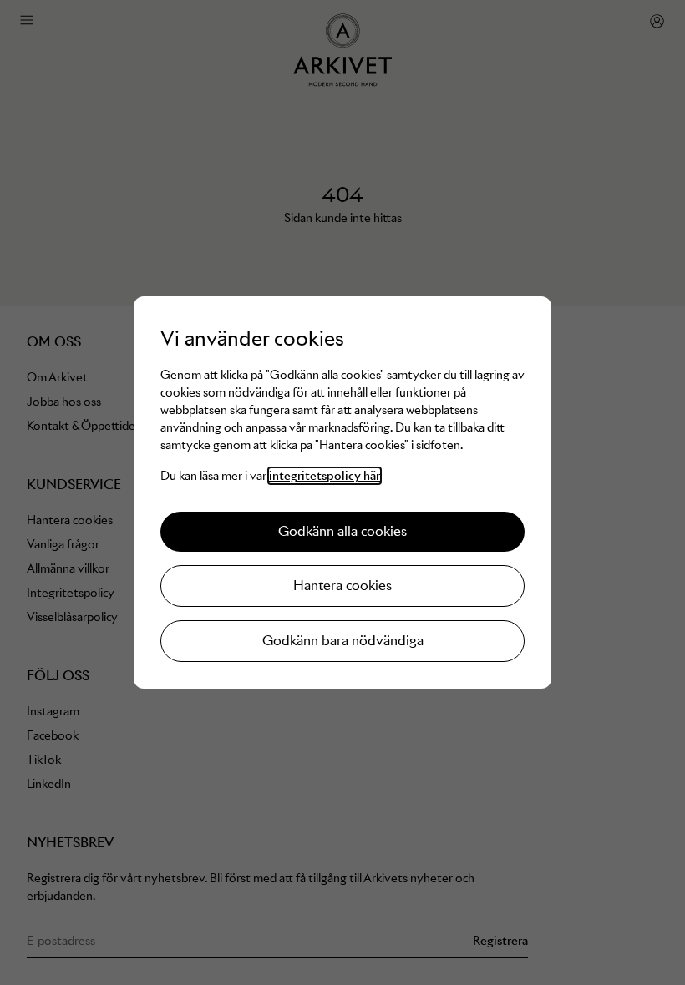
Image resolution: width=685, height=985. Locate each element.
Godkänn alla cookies (342, 531)
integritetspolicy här (324, 475)
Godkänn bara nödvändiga (343, 640)
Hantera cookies (342, 585)
